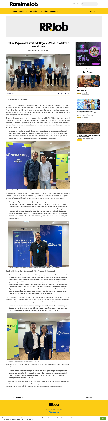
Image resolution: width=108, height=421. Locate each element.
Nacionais (33, 11)
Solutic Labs (59, 409)
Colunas (53, 11)
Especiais (44, 11)
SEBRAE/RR (79, 93)
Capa (15, 11)
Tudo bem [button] (103, 418)
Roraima (22, 11)
